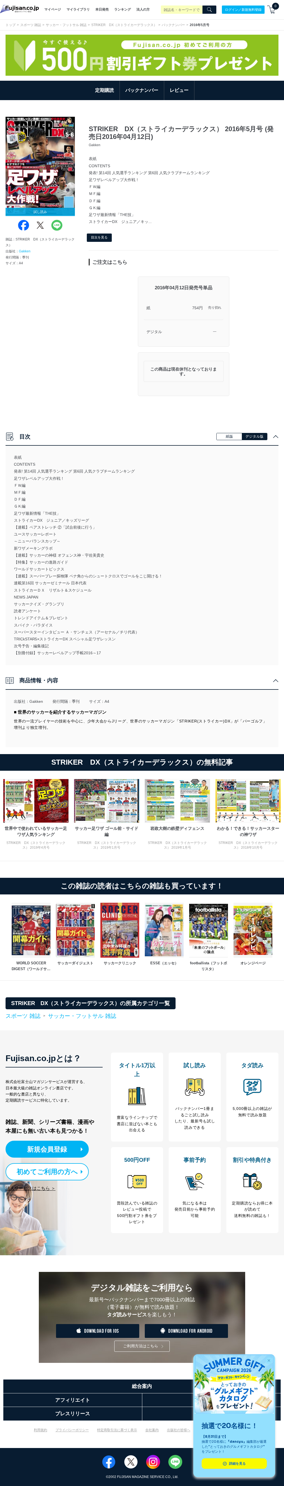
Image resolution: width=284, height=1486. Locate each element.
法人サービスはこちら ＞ (30, 1188)
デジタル (154, 331)
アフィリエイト (72, 1400)
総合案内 (142, 1386)
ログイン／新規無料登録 (243, 9)
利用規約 (40, 1430)
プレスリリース (72, 1413)
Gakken (25, 251)
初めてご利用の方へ (47, 1171)
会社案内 (152, 1430)
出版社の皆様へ (178, 1430)
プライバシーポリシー (72, 1430)
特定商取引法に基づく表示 (117, 1430)
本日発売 (102, 9)
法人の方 (143, 9)
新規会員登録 (47, 1149)
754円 (197, 308)
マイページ (52, 9)
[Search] (209, 10)
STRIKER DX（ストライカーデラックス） (124, 25)
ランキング (122, 9)
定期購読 (104, 90)
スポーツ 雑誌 (30, 25)
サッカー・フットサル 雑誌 (66, 25)
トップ (11, 25)
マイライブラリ (78, 9)
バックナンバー (173, 25)
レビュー (179, 90)
